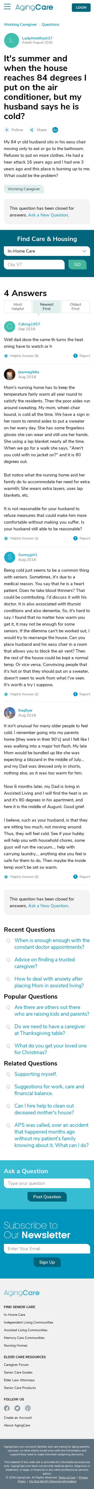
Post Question (47, 1197)
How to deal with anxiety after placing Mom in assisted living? (49, 982)
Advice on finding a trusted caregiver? (44, 963)
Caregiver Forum (16, 1364)
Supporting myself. (35, 1074)
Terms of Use (66, 1477)
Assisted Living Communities (25, 1330)
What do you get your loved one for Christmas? (50, 1049)
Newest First (47, 306)
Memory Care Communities (24, 1338)
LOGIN (81, 7)
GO (77, 264)
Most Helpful (18, 306)
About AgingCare (17, 1425)
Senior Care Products (20, 1388)
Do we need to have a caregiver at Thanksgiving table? (49, 1030)
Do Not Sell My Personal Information (52, 1481)
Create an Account (18, 1417)
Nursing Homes (15, 1345)
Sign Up (47, 1262)
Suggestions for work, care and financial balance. (49, 1090)
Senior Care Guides (18, 1372)
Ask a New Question (48, 215)
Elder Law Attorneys (19, 1380)
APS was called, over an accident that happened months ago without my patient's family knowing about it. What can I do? (51, 1135)
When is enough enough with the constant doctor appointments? (52, 943)
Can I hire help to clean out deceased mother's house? (44, 1109)
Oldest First (75, 306)
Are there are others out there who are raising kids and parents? (51, 1010)
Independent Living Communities (28, 1322)
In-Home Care (14, 1314)
